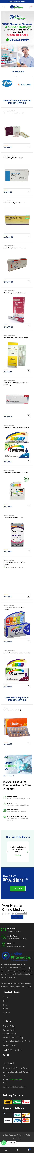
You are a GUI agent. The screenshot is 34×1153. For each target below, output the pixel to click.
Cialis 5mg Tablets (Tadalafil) (12, 710)
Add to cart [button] (28, 146)
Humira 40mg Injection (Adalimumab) (15, 293)
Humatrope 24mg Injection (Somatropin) (16, 338)
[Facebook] (4, 1054)
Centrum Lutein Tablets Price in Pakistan (16, 472)
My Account (5, 1150)
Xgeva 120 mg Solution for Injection (14, 248)
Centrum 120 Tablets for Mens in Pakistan (16, 427)
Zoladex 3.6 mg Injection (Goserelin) (14, 203)
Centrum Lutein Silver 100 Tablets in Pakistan (14, 563)
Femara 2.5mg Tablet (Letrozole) (13, 113)
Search (17, 1150)
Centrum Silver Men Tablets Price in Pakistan (14, 608)
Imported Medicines (9, 111)
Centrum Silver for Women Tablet (14, 517)
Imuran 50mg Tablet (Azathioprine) (14, 158)
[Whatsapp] (3, 1142)
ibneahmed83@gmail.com (14, 1087)
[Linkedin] (8, 1054)
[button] (8, 852)
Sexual (5, 708)
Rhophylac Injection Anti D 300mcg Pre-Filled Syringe (16, 384)
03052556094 (15, 1079)
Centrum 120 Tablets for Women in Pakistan (17, 653)
